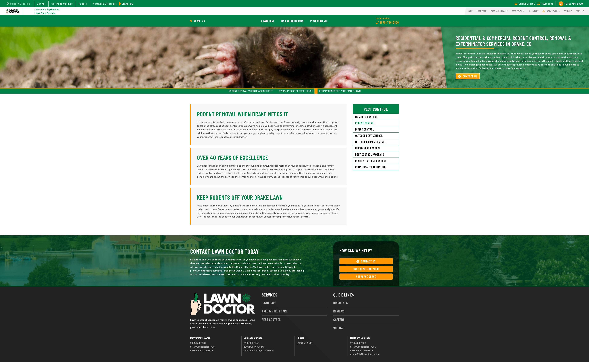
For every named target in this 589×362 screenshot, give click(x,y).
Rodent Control (365, 123)
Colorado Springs (62, 3)
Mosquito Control (366, 117)
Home (470, 11)
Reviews (339, 311)
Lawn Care (481, 11)
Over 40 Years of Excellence (296, 91)
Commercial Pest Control (370, 167)
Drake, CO (127, 3)
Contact (580, 11)
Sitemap (338, 328)
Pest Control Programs (369, 154)
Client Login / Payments (536, 3)
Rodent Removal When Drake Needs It (251, 91)
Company (568, 11)
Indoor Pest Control (367, 148)
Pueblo (83, 3)
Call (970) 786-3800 (366, 269)
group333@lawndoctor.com (365, 353)
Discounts (533, 11)
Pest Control (518, 11)
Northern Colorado (104, 3)
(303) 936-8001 (198, 342)
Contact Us (470, 76)
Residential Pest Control (370, 161)
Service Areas (553, 11)
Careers (339, 320)
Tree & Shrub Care (499, 11)
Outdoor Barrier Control (370, 142)
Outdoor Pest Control (369, 135)
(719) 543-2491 (304, 342)
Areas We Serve (366, 276)
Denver (41, 3)
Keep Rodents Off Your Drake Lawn (340, 91)
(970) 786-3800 (574, 3)
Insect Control (364, 129)
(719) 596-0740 (251, 342)
